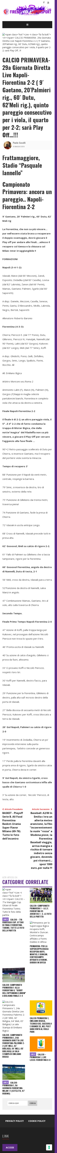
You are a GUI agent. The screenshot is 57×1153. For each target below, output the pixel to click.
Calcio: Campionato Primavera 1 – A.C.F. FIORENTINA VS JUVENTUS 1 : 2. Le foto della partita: (40, 911)
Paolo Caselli (19, 142)
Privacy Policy (14, 1120)
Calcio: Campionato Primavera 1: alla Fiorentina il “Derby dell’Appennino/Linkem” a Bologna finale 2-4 (14, 990)
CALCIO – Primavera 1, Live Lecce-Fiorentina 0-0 (40, 1057)
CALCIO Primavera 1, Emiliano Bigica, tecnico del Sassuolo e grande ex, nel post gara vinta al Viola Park (41, 1025)
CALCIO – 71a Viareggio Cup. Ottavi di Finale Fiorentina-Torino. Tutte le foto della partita (13, 925)
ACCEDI (10, 1147)
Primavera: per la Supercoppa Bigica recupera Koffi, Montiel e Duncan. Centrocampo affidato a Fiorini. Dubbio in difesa (39, 954)
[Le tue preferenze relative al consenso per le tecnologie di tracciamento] (49, 1147)
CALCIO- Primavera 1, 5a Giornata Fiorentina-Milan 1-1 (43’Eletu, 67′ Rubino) (13, 1088)
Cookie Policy (36, 1120)
